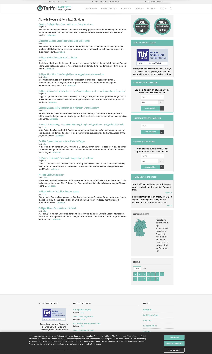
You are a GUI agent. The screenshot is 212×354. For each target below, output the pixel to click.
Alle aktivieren (174, 337)
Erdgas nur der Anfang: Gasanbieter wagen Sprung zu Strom (66, 158)
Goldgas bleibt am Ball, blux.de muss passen (59, 191)
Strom (45, 77)
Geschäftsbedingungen (151, 315)
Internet (151, 8)
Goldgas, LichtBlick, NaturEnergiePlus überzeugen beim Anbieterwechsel (71, 74)
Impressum (147, 331)
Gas (45, 27)
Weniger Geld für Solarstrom (51, 174)
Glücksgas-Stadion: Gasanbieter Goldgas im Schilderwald (64, 40)
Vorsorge (125, 8)
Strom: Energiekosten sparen (83, 330)
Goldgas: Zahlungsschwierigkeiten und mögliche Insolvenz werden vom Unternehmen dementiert (82, 91)
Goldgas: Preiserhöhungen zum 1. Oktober (58, 57)
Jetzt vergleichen (150, 108)
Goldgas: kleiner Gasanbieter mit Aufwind (57, 208)
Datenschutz (147, 320)
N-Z (144, 268)
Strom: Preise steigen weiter (83, 316)
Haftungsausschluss (150, 326)
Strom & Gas (90, 8)
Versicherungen (108, 8)
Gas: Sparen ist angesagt (82, 310)
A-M (137, 268)
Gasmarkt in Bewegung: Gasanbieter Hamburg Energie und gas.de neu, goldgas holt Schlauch (81, 124)
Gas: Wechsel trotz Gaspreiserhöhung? (87, 323)
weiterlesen (51, 35)
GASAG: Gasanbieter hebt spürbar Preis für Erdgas (62, 141)
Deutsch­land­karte (162, 242)
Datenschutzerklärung (136, 341)
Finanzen (138, 8)
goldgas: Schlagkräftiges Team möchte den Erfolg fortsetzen (66, 24)
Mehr (162, 8)
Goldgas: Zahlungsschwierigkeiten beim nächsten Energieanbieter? (69, 107)
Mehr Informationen (174, 350)
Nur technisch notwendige (174, 343)
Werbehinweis (147, 310)
